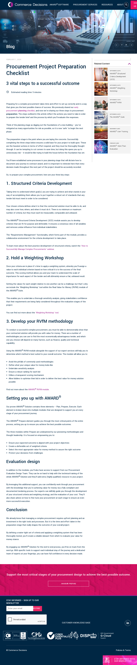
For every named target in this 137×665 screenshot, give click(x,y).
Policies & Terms (123, 650)
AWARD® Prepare (68, 583)
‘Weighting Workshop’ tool (46, 312)
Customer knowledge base (76, 622)
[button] (112, 65)
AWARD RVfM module (38, 389)
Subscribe (35, 608)
